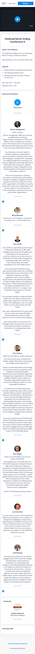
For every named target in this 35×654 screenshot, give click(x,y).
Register (25, 3)
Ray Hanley (17, 454)
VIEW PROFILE (17, 113)
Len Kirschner (17, 512)
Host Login (12, 3)
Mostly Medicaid (17, 613)
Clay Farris (17, 108)
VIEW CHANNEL (17, 619)
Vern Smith (17, 244)
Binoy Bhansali (17, 215)
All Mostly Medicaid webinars (17, 644)
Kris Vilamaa (17, 353)
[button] (17, 19)
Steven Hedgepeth (17, 129)
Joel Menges (17, 553)
